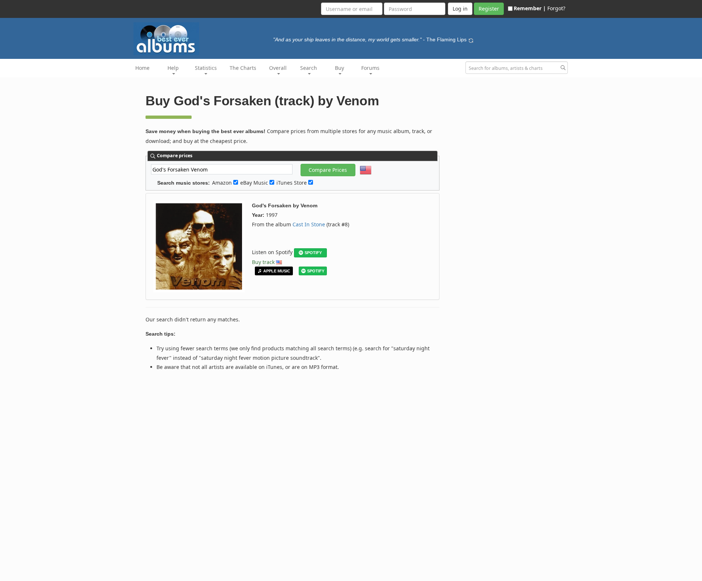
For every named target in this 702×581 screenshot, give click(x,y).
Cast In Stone (308, 224)
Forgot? (556, 8)
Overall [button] (278, 67)
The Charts (243, 67)
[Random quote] (471, 39)
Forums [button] (370, 67)
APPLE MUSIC (276, 271)
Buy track (263, 262)
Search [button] (308, 67)
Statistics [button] (206, 67)
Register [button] (489, 8)
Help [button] (173, 67)
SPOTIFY (313, 252)
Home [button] (142, 67)
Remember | (530, 8)
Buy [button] (339, 67)
